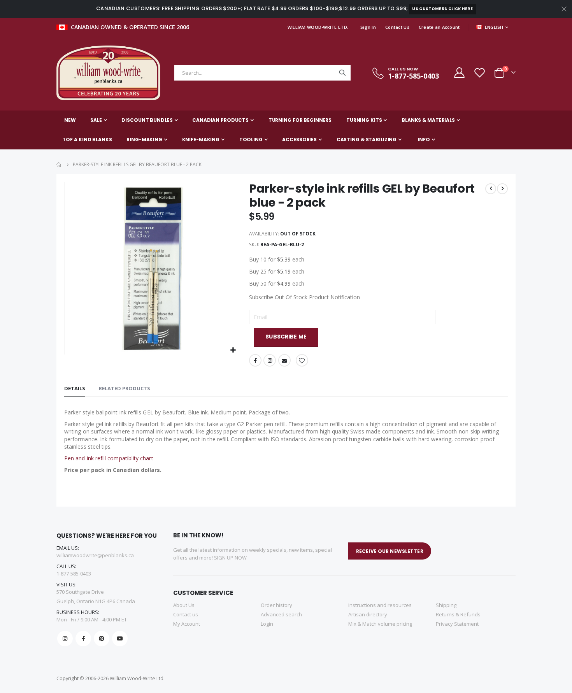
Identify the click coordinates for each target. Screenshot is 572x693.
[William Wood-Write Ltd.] (112, 73)
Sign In (368, 27)
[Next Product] (502, 188)
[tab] (74, 389)
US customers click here (442, 9)
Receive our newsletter (389, 551)
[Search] (342, 73)
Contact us (185, 614)
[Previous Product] (490, 188)
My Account (186, 623)
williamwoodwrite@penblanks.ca (95, 555)
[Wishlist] (479, 72)
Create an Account (439, 27)
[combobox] (262, 73)
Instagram (269, 360)
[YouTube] (120, 638)
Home (59, 164)
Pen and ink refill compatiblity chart (108, 458)
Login (267, 623)
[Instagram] (65, 638)
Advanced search (281, 614)
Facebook (255, 360)
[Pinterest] (101, 638)
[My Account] (459, 72)
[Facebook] (83, 638)
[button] (233, 350)
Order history (276, 605)
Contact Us (397, 27)
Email (284, 360)
